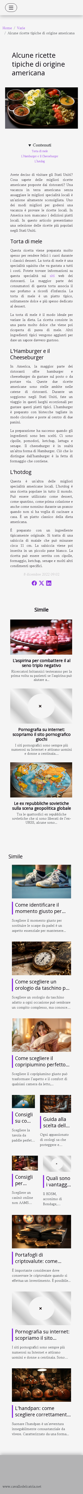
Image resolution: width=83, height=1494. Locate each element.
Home (7, 27)
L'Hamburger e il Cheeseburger (39, 156)
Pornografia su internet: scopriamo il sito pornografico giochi (42, 734)
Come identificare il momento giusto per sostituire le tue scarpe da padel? (41, 914)
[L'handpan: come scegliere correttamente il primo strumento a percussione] (41, 1384)
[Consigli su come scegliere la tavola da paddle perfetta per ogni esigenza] (23, 1100)
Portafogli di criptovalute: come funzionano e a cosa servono (37, 1264)
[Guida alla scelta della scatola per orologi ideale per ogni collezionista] (55, 1103)
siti (52, 275)
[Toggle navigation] (11, 7)
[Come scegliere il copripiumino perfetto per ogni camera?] (41, 1034)
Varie (21, 27)
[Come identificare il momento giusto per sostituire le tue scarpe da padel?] (41, 881)
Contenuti (42, 145)
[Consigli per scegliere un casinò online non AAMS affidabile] (25, 1162)
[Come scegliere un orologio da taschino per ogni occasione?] (41, 957)
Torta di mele (40, 151)
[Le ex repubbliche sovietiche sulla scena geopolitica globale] (41, 779)
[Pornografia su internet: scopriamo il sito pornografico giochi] (41, 706)
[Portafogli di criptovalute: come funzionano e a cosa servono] (41, 1231)
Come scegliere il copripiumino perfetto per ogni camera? (40, 1064)
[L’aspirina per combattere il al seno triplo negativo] (41, 637)
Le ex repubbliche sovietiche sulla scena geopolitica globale (41, 805)
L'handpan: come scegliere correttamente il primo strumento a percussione (42, 1418)
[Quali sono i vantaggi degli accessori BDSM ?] (57, 1163)
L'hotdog (40, 161)
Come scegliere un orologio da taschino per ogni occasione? (42, 988)
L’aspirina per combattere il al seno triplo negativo (41, 663)
